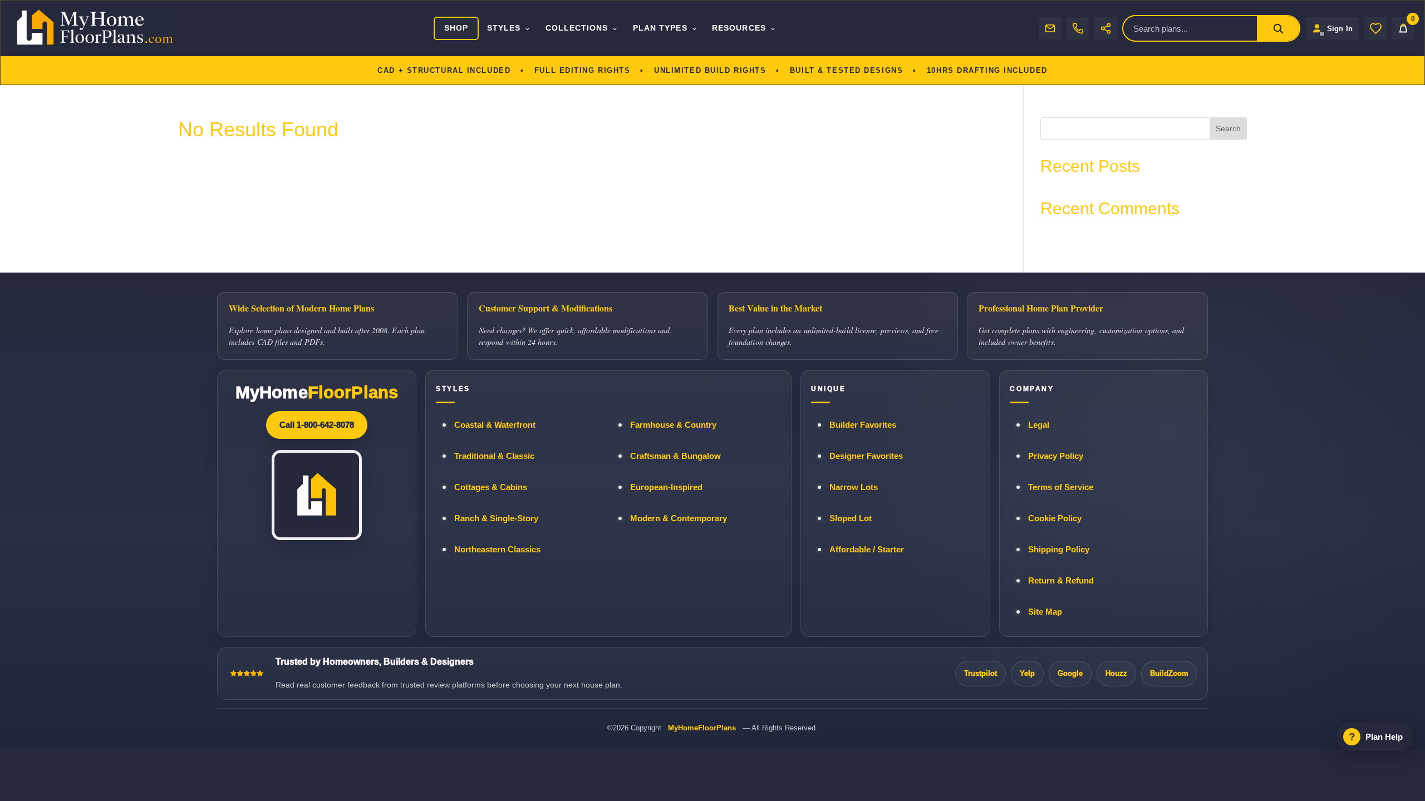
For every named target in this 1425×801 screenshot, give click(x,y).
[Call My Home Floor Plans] (1078, 28)
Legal (1038, 425)
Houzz (1116, 673)
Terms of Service (1060, 487)
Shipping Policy (1058, 549)
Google (1070, 673)
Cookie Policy (1055, 518)
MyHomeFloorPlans (702, 728)
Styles (503, 27)
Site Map (1045, 611)
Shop (456, 27)
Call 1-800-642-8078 (316, 424)
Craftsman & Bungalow (675, 456)
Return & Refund (1061, 580)
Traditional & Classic (494, 456)
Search (1228, 128)
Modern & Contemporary (678, 518)
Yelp (1027, 673)
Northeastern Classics (497, 549)
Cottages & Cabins (490, 487)
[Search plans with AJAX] (1278, 28)
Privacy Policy (1055, 456)
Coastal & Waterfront (494, 425)
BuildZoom (1169, 673)
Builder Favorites (862, 425)
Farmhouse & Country (673, 425)
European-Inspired (666, 487)
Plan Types (660, 27)
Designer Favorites (866, 456)
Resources (739, 27)
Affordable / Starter (866, 549)
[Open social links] (1105, 28)
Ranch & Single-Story (496, 518)
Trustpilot (980, 673)
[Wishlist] (1375, 28)
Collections (577, 27)
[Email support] (1050, 28)
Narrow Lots (853, 487)
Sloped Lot (850, 518)
